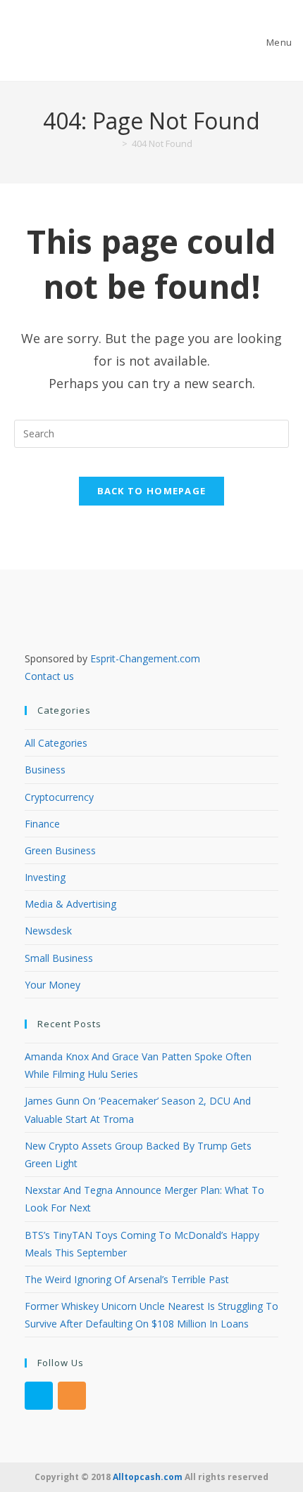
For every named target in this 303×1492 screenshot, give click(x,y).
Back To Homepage (151, 490)
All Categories (56, 743)
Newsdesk (48, 930)
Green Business (60, 850)
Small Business (59, 958)
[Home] (114, 143)
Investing (45, 877)
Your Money (52, 984)
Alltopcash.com (148, 1477)
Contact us (49, 676)
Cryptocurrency (59, 797)
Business (45, 769)
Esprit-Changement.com (145, 658)
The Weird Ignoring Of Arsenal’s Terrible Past (127, 1279)
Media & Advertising (70, 904)
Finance (42, 823)
